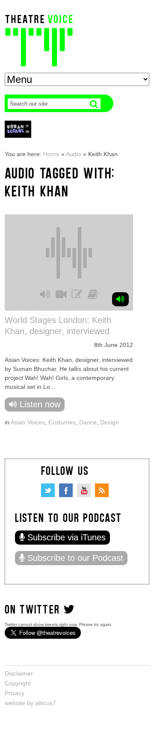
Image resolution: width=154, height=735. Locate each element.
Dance (88, 422)
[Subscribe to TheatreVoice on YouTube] (84, 490)
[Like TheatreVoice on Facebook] (66, 490)
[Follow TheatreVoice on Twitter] (48, 490)
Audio (73, 154)
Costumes (62, 422)
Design (109, 422)
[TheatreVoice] (39, 39)
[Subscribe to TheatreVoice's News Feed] (102, 490)
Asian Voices (28, 422)
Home (51, 154)
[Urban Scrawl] (18, 129)
